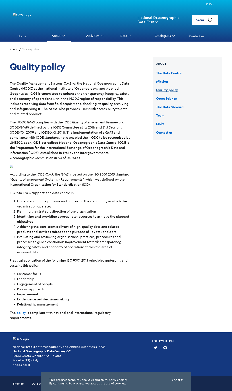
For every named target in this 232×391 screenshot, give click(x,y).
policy (21, 313)
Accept (177, 380)
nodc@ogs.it (21, 364)
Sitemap (18, 383)
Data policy (39, 383)
